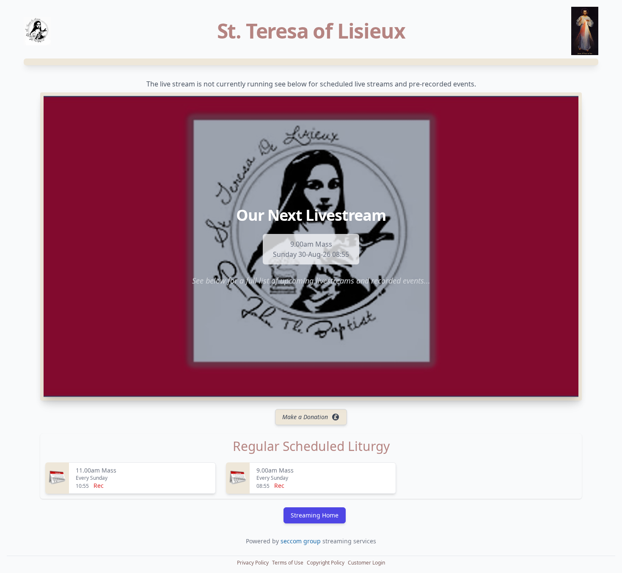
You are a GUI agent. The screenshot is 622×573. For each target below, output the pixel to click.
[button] (253, 562)
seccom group (301, 541)
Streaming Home (315, 515)
